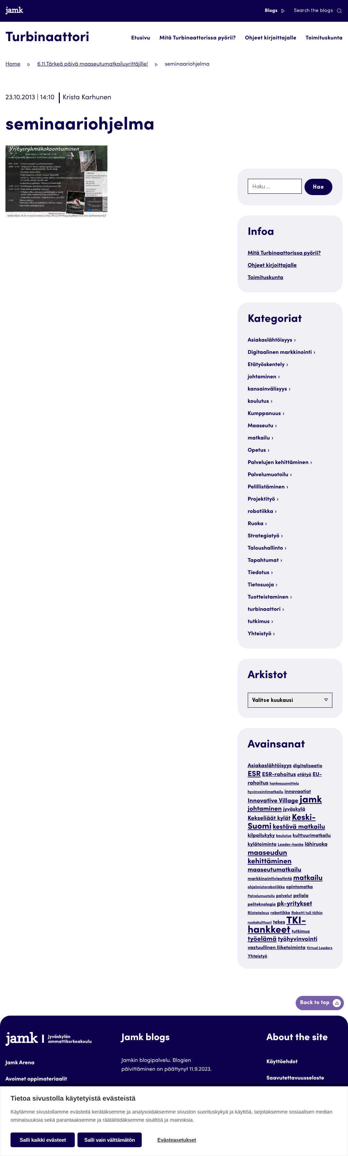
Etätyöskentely (266, 365)
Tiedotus (258, 573)
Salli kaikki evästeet (43, 1140)
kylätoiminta (262, 844)
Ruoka (255, 524)
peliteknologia (262, 905)
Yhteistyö (260, 634)
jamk (311, 801)
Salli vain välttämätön (109, 1140)
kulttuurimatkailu (312, 835)
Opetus (257, 450)
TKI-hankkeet (277, 926)
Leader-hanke (290, 845)
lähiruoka (316, 844)
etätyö (304, 775)
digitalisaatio (307, 766)
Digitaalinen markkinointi (280, 353)
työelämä (262, 939)
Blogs (272, 10)
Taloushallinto (265, 548)
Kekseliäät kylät (269, 819)
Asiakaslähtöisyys (270, 340)
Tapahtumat (263, 561)
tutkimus (259, 622)
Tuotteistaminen (268, 597)
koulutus (258, 401)
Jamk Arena (19, 1063)
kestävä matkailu (299, 827)
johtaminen (262, 377)
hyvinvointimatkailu (265, 792)
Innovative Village (273, 801)
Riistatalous (258, 913)
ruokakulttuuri (260, 923)
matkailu (259, 438)
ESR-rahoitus (279, 775)
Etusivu (140, 38)
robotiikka (260, 512)
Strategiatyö (263, 536)
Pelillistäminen (266, 487)
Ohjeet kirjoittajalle (270, 38)
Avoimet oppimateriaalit (36, 1079)
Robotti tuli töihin (307, 913)
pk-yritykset (294, 904)
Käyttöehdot (282, 1062)
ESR (254, 774)
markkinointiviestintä (270, 879)
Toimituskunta (324, 38)
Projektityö (261, 499)
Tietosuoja (261, 585)
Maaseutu (261, 426)
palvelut (284, 896)
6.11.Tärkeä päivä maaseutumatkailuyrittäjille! (92, 64)
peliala (301, 896)
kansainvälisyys (267, 389)
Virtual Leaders (319, 948)
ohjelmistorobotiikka (266, 888)
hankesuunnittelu (284, 784)
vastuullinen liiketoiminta (277, 948)
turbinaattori (264, 609)
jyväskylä (294, 809)
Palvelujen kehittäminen (278, 463)
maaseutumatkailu (274, 870)
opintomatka (299, 887)
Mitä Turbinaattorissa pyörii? (197, 38)
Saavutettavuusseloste (295, 1078)
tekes (279, 922)
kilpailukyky (261, 836)
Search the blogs (313, 10)
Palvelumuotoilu (268, 475)
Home (12, 64)
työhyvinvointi (297, 940)
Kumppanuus (264, 414)
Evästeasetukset (176, 1140)
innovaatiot (297, 792)
